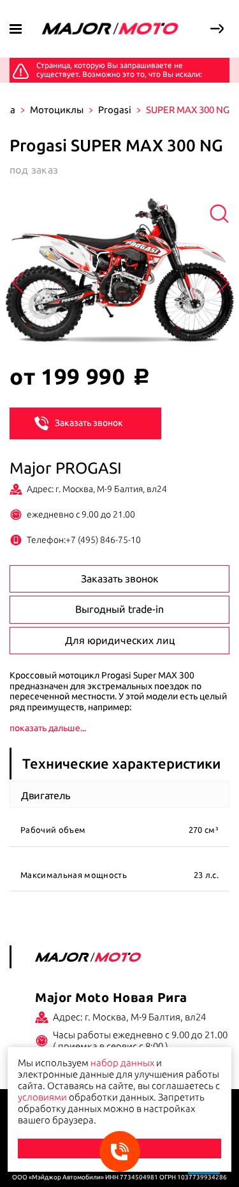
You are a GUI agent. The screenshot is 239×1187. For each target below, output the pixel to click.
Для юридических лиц (120, 640)
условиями (42, 1097)
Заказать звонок (89, 423)
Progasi (114, 109)
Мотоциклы (56, 109)
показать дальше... (48, 728)
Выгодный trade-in (119, 609)
